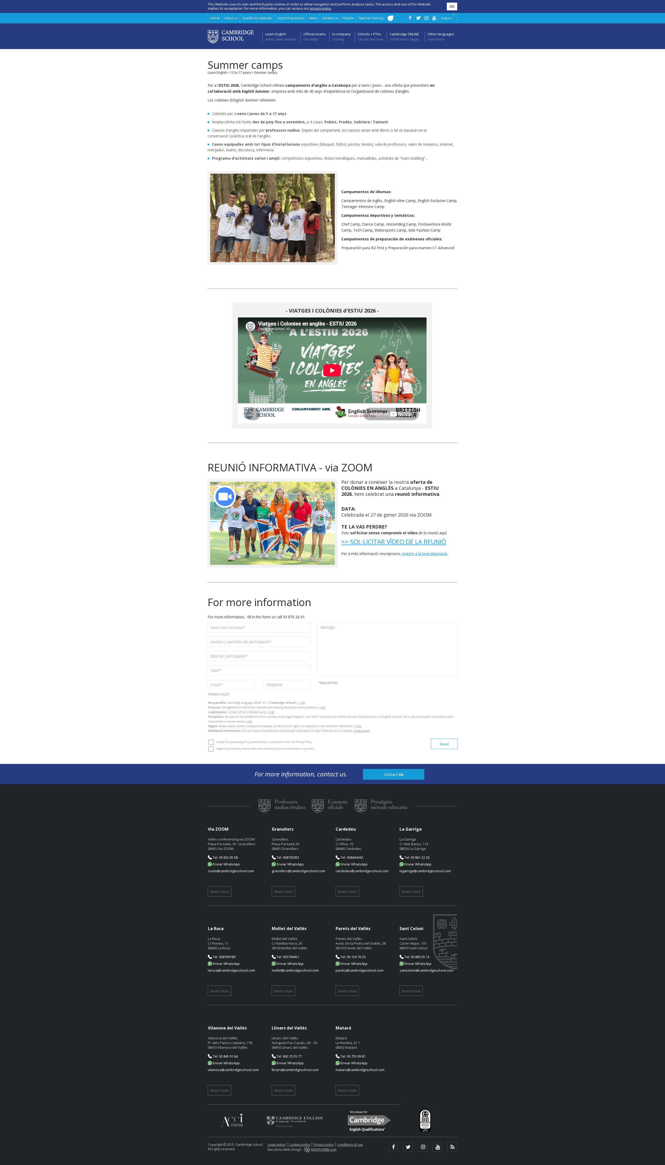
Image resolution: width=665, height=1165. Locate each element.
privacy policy (362, 731)
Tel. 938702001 (287, 857)
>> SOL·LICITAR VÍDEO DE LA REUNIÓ (393, 541)
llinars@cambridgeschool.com (295, 1069)
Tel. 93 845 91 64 (225, 1056)
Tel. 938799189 (223, 956)
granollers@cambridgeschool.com (298, 871)
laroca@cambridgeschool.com (231, 970)
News (313, 18)
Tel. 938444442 (351, 857)
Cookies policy (299, 1144)
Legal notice (276, 1144)
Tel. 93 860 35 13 (416, 956)
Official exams (314, 34)
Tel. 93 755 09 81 (352, 1056)
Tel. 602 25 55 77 (289, 1056)
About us (231, 18)
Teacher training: (371, 18)
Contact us (330, 18)
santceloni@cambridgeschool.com (426, 970)
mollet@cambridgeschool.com (295, 970)
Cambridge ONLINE (404, 34)
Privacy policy (324, 1144)
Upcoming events (290, 18)
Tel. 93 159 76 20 (352, 956)
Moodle (348, 18)
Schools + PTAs (369, 34)
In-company (341, 34)
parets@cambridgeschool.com (359, 970)
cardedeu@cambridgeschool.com (362, 871)
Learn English (275, 34)
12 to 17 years (240, 72)
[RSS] (452, 1147)
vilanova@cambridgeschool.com (233, 1069)
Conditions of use (350, 1144)
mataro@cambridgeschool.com (360, 1069)
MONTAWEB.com (323, 1149)
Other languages (441, 34)
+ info (301, 703)
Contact (394, 774)
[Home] (231, 36)
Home (215, 18)
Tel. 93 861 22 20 (416, 857)
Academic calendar (257, 18)
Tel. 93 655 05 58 (225, 857)
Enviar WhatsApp (226, 864)
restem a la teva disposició (424, 553)
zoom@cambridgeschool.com (231, 871)
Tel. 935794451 (287, 956)
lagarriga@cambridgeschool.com (425, 871)
